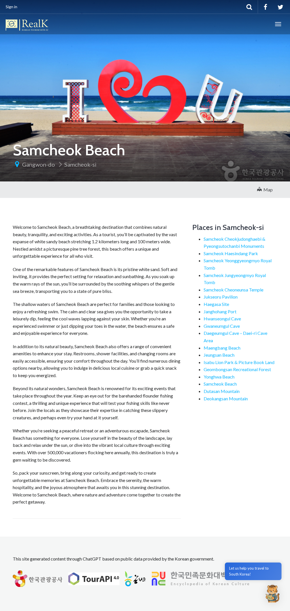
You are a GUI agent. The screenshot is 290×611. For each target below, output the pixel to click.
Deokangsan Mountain (226, 398)
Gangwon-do (38, 164)
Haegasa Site (216, 304)
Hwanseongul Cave (222, 318)
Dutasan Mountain (222, 391)
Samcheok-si (80, 164)
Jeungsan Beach (219, 355)
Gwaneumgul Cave (222, 326)
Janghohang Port (220, 311)
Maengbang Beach (222, 347)
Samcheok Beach (220, 383)
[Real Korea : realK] (27, 24)
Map (267, 189)
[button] (272, 593)
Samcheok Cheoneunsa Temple (233, 289)
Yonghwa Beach (219, 376)
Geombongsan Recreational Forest (237, 369)
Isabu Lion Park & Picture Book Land (239, 362)
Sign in (11, 6)
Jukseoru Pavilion (221, 296)
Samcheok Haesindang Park (231, 253)
